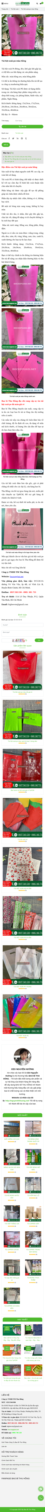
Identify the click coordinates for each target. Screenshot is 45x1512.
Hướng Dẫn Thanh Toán (10, 1456)
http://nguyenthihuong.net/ (17, 1101)
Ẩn (12, 153)
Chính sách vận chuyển (9, 1469)
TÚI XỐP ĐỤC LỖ (33, 1195)
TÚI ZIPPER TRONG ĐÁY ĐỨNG (33, 1251)
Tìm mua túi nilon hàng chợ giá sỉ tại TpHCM (12, 1359)
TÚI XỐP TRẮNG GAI (12, 1224)
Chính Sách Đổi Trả (8, 1460)
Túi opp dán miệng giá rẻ (11, 1279)
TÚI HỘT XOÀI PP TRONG (23, 987)
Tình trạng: (5, 120)
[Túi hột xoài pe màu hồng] (22, 3)
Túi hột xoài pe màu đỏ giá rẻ (22, 692)
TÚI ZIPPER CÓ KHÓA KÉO (11, 1307)
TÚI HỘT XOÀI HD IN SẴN (22, 888)
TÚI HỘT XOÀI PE (22, 1036)
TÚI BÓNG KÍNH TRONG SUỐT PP (33, 1140)
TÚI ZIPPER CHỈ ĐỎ (12, 1249)
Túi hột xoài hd (22, 839)
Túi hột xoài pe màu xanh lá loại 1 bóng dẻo (22, 741)
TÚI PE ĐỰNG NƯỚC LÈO (11, 1197)
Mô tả (6, 145)
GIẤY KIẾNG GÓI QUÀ (11, 1139)
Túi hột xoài (15, 9)
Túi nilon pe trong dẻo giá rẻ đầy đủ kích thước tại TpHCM (11, 1379)
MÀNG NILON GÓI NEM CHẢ (12, 1168)
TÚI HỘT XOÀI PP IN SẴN (22, 937)
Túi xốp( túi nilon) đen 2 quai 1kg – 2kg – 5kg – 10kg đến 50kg (33, 1339)
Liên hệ (23, 126)
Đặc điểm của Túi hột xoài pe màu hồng (18, 156)
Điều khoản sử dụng (8, 1473)
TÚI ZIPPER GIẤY (33, 1224)
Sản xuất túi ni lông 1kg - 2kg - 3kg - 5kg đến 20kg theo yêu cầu (12, 1339)
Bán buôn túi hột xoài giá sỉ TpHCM (22, 790)
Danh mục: (5, 133)
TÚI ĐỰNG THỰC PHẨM (33, 1279)
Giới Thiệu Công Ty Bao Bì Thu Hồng (14, 1442)
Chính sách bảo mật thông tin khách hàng (15, 1464)
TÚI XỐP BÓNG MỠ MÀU (33, 1168)
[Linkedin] (17, 138)
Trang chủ (5, 9)
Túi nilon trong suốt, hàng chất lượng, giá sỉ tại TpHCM (33, 1359)
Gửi (39, 640)
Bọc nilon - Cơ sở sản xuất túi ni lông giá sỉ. (33, 1379)
